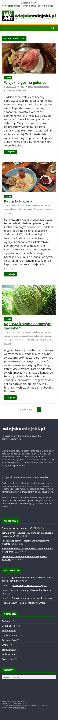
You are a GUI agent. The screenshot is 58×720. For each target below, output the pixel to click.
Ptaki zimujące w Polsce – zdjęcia (29, 585)
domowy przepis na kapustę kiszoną (19, 336)
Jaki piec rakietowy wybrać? (33, 602)
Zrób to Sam (8, 654)
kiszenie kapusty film (28, 209)
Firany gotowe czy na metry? (17, 528)
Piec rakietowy (9, 602)
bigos (30, 86)
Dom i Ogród (8, 625)
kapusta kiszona (19, 90)
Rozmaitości (8, 640)
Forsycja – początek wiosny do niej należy (33, 598)
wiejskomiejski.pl (19, 707)
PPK (22, 86)
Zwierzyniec (8, 659)
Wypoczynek (8, 649)
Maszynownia (9, 630)
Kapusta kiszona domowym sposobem (27, 325)
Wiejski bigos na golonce (25, 82)
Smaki (8, 77)
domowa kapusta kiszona (39, 205)
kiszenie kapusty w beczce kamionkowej (21, 340)
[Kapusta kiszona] (29, 164)
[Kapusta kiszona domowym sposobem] (29, 286)
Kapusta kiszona (18, 201)
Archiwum (7, 621)
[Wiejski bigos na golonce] (29, 45)
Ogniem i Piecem (10, 635)
